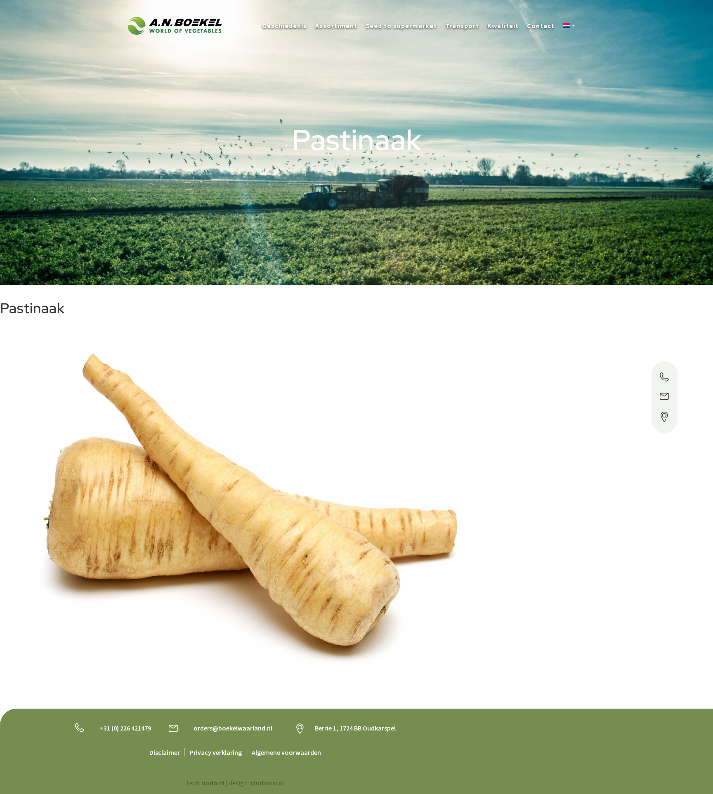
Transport (462, 25)
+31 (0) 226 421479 (125, 728)
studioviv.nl (267, 783)
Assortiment (336, 25)
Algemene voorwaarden (286, 752)
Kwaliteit (503, 25)
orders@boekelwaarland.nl (233, 728)
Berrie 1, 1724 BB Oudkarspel (355, 728)
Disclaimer (164, 752)
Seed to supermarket (401, 25)
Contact (541, 25)
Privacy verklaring (216, 752)
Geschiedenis (284, 25)
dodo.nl (213, 783)
